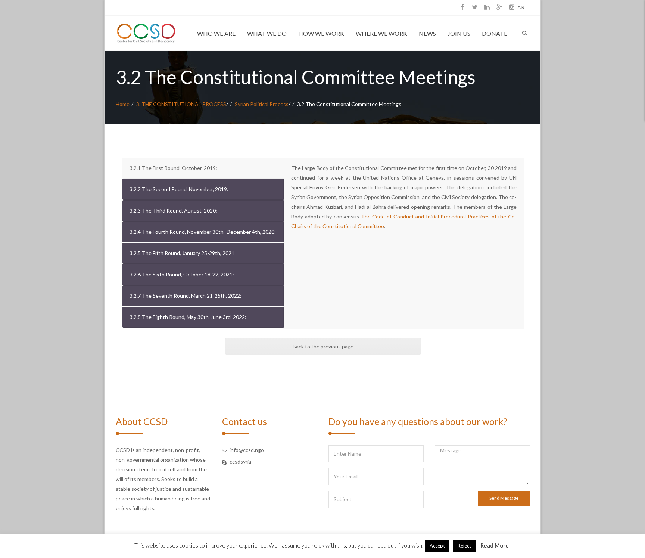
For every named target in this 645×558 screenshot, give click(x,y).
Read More (494, 545)
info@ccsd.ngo (247, 450)
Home (123, 104)
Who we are (216, 33)
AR (520, 7)
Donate (494, 33)
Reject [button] (464, 546)
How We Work (321, 33)
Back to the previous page (323, 346)
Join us (459, 33)
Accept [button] (437, 546)
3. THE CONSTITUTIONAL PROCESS (181, 104)
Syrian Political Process (262, 104)
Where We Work (381, 33)
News (427, 33)
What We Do (267, 33)
